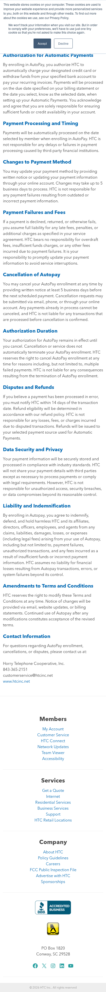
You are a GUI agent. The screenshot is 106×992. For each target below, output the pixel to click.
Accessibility (53, 758)
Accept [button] (42, 43)
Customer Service (53, 734)
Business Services (53, 808)
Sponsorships (53, 881)
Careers (53, 863)
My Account (53, 728)
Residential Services (53, 802)
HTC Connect (53, 740)
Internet (53, 796)
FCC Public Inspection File (53, 869)
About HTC (53, 851)
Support (53, 814)
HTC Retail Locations (53, 820)
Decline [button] (63, 43)
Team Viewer (53, 752)
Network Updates (53, 746)
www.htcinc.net (16, 681)
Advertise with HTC (53, 875)
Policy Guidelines (53, 857)
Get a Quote (53, 790)
